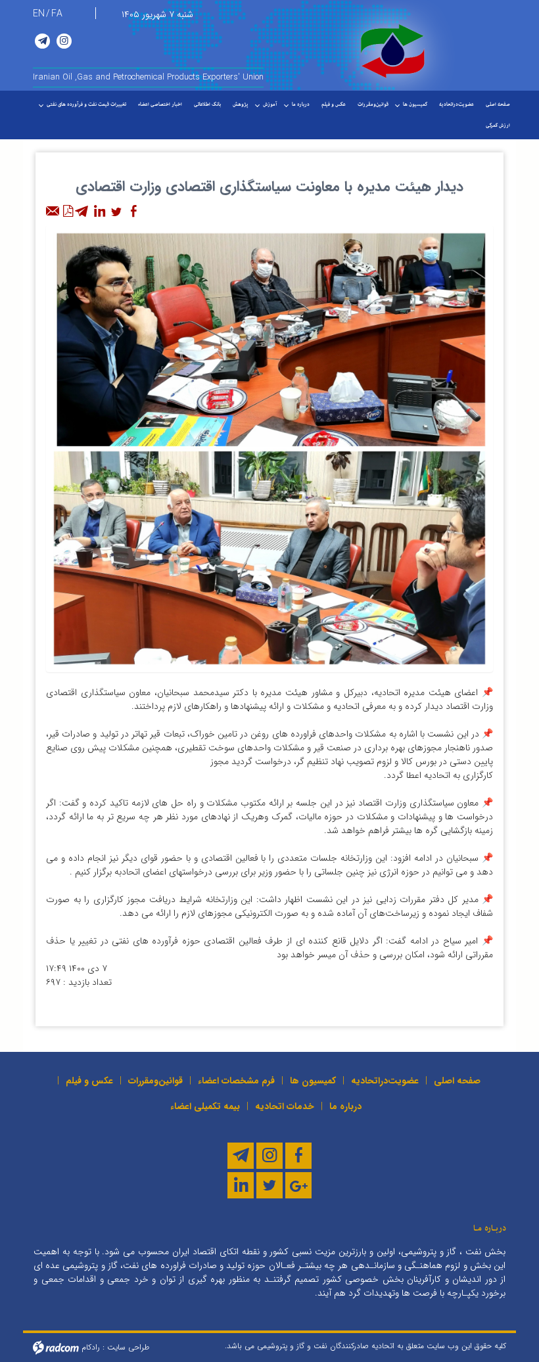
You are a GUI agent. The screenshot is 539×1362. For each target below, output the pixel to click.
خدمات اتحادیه (284, 1106)
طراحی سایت (128, 1346)
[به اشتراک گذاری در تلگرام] (82, 211)
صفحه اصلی (457, 1081)
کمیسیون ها (313, 1081)
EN (39, 14)
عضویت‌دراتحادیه (385, 1081)
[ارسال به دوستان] (53, 211)
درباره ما (345, 1106)
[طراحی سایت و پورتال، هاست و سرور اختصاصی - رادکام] (56, 1346)
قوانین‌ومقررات (155, 1081)
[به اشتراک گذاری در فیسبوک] (133, 211)
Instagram (64, 41)
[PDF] (68, 211)
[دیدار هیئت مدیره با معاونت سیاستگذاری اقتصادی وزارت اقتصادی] (269, 448)
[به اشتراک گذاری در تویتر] (116, 211)
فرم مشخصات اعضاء (236, 1081)
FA (56, 14)
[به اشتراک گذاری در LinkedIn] (99, 211)
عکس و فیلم (89, 1081)
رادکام (91, 1346)
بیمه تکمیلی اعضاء (205, 1106)
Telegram (42, 41)
